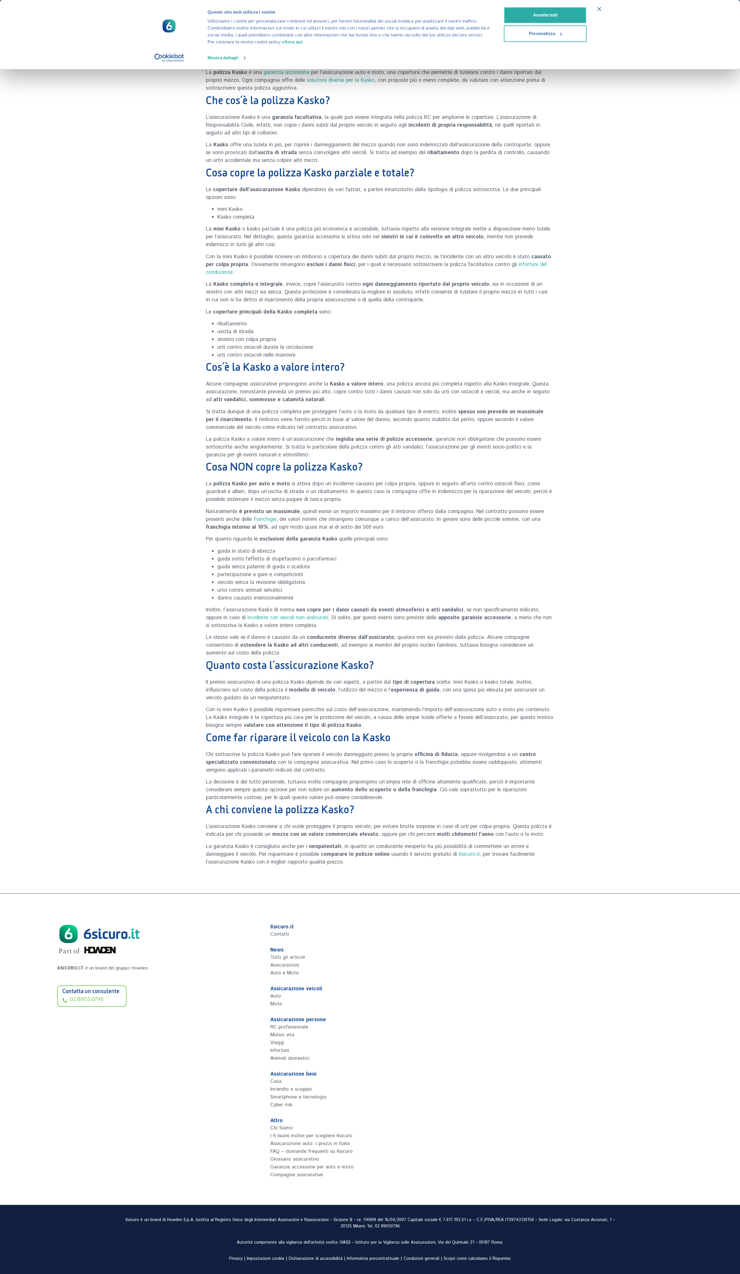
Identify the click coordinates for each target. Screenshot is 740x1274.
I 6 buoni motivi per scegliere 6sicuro (311, 1135)
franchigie (265, 519)
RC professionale (289, 1027)
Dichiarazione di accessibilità (316, 1259)
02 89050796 (387, 1226)
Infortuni (279, 1050)
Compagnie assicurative (296, 1174)
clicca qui (292, 41)
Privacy (236, 1259)
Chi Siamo (281, 1127)
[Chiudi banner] (599, 9)
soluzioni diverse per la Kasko (341, 80)
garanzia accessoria (286, 72)
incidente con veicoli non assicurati (287, 618)
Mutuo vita (282, 1034)
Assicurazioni (284, 965)
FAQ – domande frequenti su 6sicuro (311, 1151)
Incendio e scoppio (291, 1089)
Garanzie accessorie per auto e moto (312, 1167)
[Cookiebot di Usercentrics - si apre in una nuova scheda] (169, 58)
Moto (276, 1003)
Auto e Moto (284, 972)
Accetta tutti (545, 14)
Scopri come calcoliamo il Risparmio (477, 1259)
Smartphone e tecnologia (298, 1097)
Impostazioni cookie (265, 1259)
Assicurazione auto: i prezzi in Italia (310, 1143)
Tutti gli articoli (287, 957)
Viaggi (277, 1042)
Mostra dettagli (223, 57)
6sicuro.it (469, 854)
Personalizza (542, 33)
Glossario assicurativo (294, 1159)
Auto (275, 996)
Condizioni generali (421, 1259)
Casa (275, 1081)
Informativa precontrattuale (373, 1259)
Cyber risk (281, 1104)
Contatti (279, 934)
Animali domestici (290, 1058)
